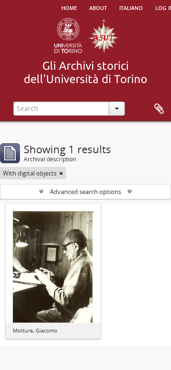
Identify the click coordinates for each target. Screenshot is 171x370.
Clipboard (159, 109)
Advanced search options (85, 191)
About (98, 7)
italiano (131, 7)
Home (69, 7)
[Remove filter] (61, 173)
